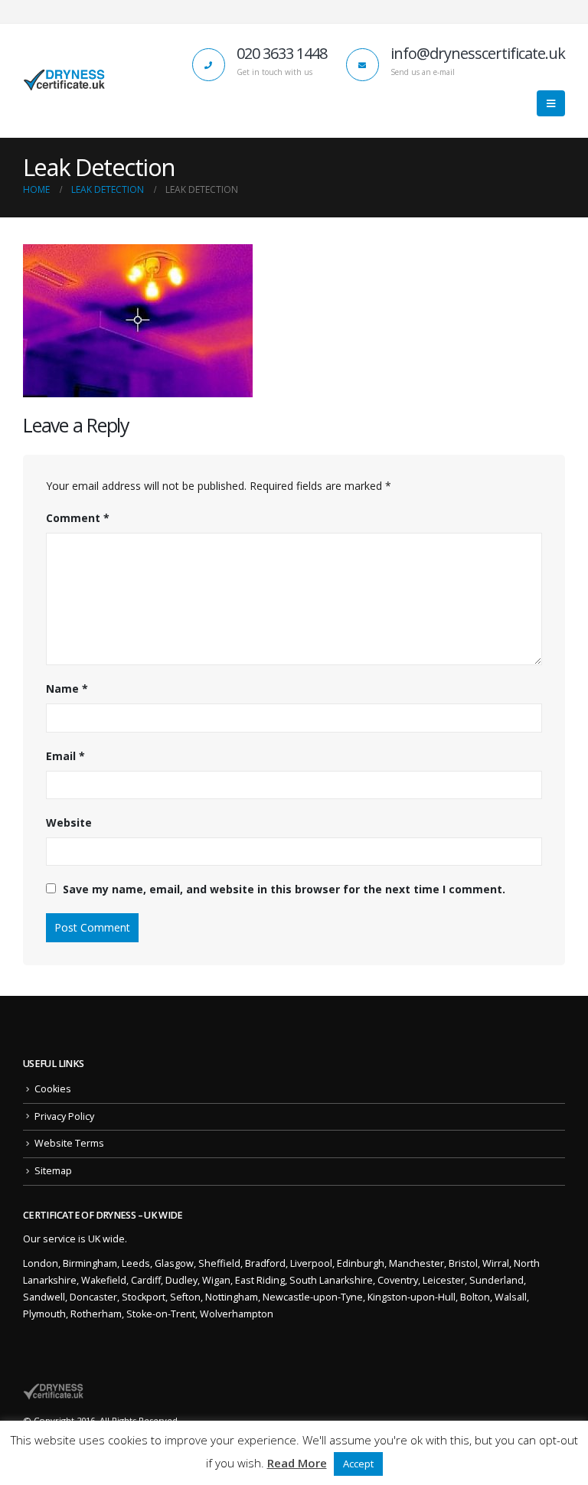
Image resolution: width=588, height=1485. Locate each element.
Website (69, 822)
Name (67, 688)
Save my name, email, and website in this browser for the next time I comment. (284, 889)
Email (65, 756)
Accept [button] (358, 1463)
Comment (77, 518)
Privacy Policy (64, 1116)
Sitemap (53, 1170)
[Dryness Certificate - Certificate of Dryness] (64, 80)
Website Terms (69, 1143)
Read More (297, 1462)
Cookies (52, 1088)
